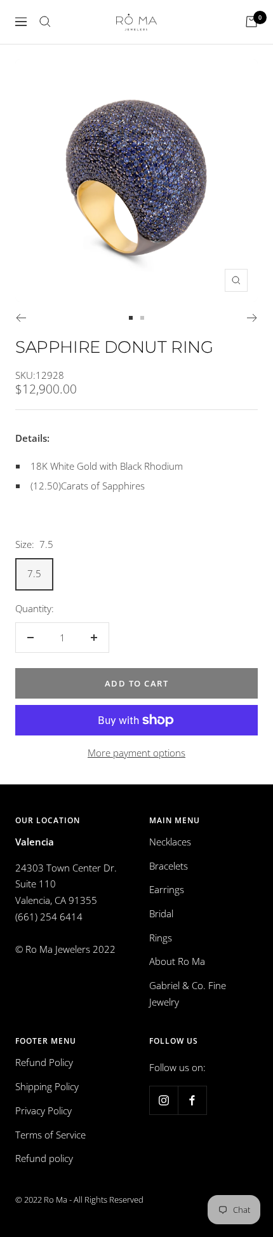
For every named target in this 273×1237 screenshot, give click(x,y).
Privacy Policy (43, 1110)
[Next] (252, 317)
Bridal (161, 913)
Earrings (166, 889)
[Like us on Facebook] (192, 1100)
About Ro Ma (177, 961)
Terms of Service (50, 1134)
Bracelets (168, 865)
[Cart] (251, 21)
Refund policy (44, 1158)
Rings (160, 937)
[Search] (45, 21)
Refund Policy (44, 1062)
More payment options (136, 752)
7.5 (34, 573)
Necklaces (170, 841)
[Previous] (20, 317)
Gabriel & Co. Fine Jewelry (187, 993)
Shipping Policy (47, 1086)
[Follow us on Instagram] (163, 1100)
